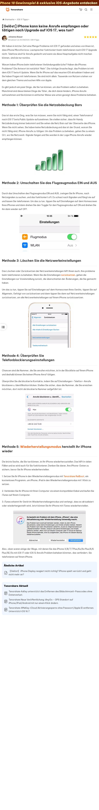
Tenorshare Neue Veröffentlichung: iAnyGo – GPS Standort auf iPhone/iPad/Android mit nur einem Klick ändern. (41, 601)
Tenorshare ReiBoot (74, 476)
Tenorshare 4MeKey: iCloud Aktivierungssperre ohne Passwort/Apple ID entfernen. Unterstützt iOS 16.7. (51, 610)
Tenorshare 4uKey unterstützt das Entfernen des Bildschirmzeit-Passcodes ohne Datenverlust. (50, 593)
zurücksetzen (68, 275)
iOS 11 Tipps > (23, 19)
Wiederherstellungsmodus (40, 447)
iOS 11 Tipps (35, 40)
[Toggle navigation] (90, 9)
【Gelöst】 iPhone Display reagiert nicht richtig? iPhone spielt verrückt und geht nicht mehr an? (50, 573)
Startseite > (10, 19)
